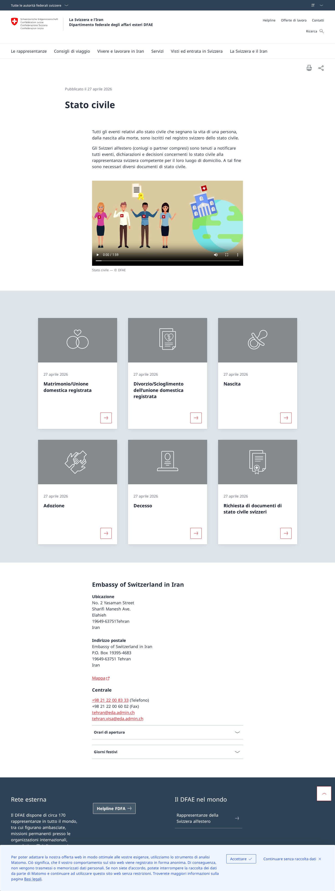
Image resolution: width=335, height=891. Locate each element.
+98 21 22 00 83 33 (110, 700)
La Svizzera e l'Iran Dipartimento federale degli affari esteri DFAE (111, 22)
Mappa (98, 678)
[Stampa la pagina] (309, 67)
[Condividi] (321, 67)
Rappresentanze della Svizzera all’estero (197, 818)
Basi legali (32, 878)
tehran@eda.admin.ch (113, 712)
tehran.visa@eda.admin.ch (117, 718)
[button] (28, 51)
